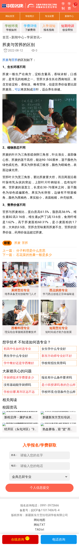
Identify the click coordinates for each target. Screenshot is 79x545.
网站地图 (39, 519)
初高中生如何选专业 (17, 349)
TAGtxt (39, 529)
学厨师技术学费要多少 (19, 377)
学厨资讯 (33, 37)
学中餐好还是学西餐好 (19, 363)
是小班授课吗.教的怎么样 (59, 385)
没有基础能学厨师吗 (17, 385)
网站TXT (39, 524)
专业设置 (49, 16)
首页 (5, 37)
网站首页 (9, 16)
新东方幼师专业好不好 (57, 356)
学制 (63, 6)
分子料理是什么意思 (30, 250)
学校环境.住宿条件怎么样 (59, 392)
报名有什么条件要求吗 (57, 377)
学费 (69, 6)
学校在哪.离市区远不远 (19, 392)
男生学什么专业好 (16, 356)
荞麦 (5, 60)
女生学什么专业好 (54, 349)
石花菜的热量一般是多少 (34, 255)
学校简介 (29, 16)
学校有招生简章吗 (54, 363)
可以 (18, 89)
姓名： (14, 455)
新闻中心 (17, 37)
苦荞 (15, 60)
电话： (14, 465)
